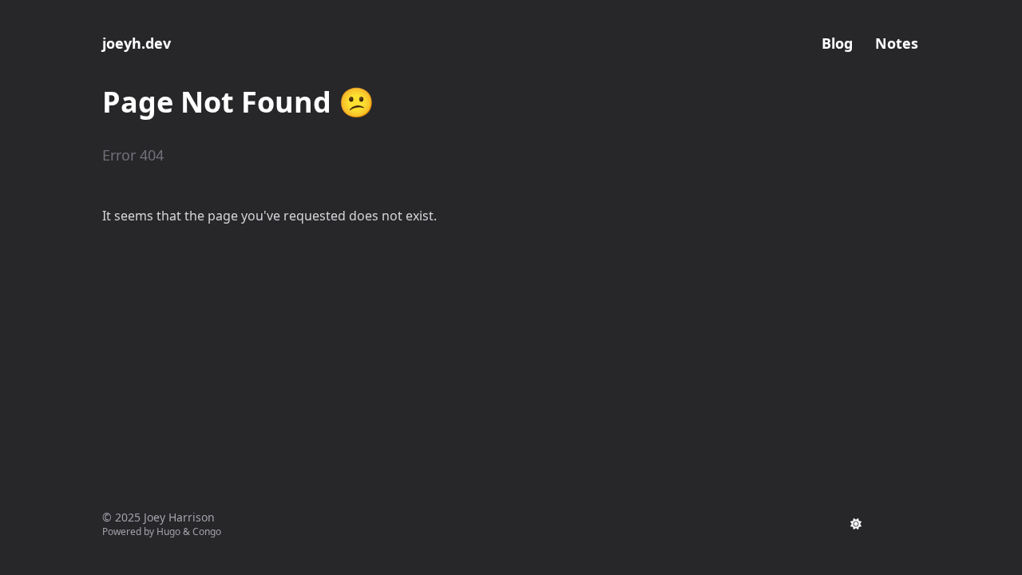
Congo (206, 531)
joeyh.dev (136, 43)
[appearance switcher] (856, 524)
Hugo (168, 531)
